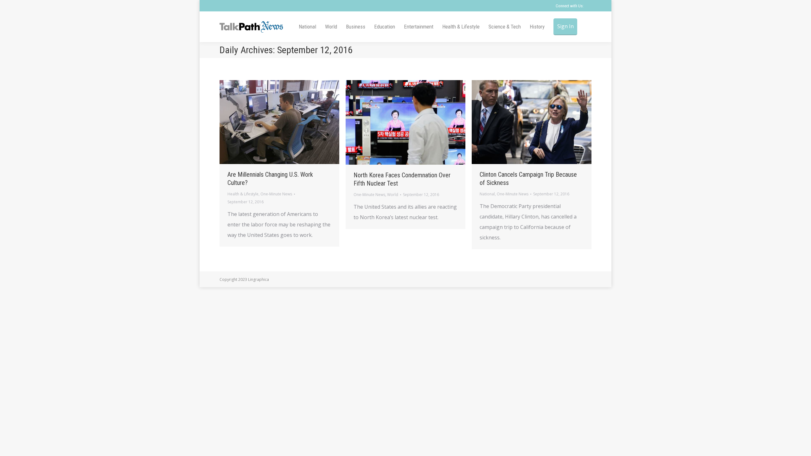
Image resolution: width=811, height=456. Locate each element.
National (487, 194)
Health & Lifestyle (243, 194)
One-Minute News (276, 194)
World (392, 194)
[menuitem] (307, 26)
